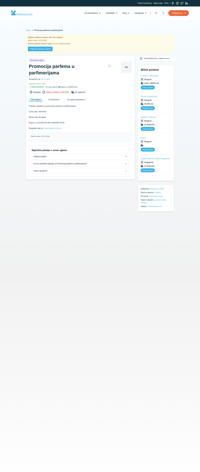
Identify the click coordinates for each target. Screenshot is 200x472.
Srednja (158, 192)
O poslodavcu (54, 100)
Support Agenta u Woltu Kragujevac (155, 159)
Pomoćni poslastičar (149, 96)
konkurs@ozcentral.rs (53, 128)
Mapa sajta (158, 3)
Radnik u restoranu (148, 117)
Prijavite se (177, 13)
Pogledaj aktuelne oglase (40, 49)
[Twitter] (182, 3)
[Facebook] (172, 3)
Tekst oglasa (36, 100)
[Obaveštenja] (163, 13)
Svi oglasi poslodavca (76, 100)
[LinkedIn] (186, 3)
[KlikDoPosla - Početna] (21, 13)
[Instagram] (177, 3)
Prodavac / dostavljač (149, 76)
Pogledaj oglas (147, 87)
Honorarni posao (156, 196)
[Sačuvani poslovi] (156, 13)
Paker (143, 138)
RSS (166, 3)
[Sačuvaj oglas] (109, 66)
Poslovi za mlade (157, 189)
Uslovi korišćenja (145, 3)
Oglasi (28, 30)
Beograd (37, 92)
